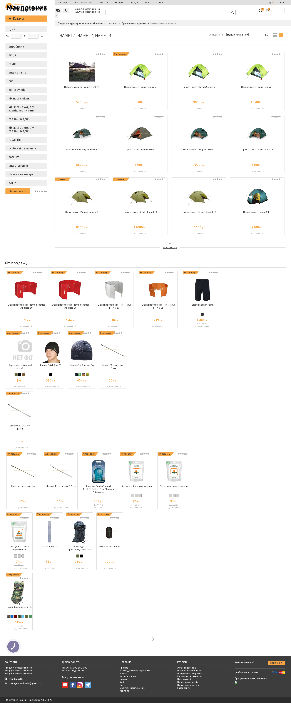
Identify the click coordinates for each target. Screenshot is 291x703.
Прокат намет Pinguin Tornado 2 (82, 212)
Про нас (104, 2)
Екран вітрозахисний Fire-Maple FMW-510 (114, 306)
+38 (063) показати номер (18, 673)
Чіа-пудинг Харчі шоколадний (136, 485)
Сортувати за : (216, 34)
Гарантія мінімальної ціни (132, 687)
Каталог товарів (128, 676)
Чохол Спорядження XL (19, 606)
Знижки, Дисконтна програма (135, 670)
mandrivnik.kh (16, 678)
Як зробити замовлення (189, 670)
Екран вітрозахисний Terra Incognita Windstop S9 (26, 306)
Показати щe (170, 247)
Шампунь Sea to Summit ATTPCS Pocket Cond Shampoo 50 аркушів (99, 489)
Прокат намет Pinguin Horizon (81, 149)
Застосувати (18, 191)
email (58, 10)
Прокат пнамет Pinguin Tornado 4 (198, 212)
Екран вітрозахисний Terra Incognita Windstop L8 (70, 306)
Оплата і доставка (83, 2)
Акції (147, 2)
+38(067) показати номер (86, 8)
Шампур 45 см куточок (23, 485)
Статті (159, 2)
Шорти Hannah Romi (202, 304)
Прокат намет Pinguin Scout (140, 149)
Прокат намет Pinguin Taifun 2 (199, 149)
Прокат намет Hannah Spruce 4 (257, 86)
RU (272, 2)
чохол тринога (49, 546)
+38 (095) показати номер (18, 670)
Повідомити (276, 662)
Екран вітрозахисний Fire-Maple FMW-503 (158, 306)
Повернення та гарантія (189, 673)
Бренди (123, 673)
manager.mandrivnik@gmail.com (25, 683)
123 (57, 15)
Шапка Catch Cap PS (50, 365)
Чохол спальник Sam (109, 546)
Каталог (18, 18)
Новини (119, 2)
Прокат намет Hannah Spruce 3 (199, 86)
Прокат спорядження (188, 684)
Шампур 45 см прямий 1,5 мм (61, 485)
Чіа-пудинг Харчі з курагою (174, 485)
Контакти (62, 2)
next (152, 639)
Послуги (134, 2)
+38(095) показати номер (86, 11)
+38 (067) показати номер (18, 667)
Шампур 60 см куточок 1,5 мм (113, 367)
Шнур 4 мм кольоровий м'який (20, 367)
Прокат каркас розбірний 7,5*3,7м (82, 86)
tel (66, 10)
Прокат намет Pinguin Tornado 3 (140, 212)
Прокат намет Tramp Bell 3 (257, 212)
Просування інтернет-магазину (251, 678)
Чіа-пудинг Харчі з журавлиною (19, 548)
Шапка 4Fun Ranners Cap (82, 365)
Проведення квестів (187, 682)
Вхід (282, 2)
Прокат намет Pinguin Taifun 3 (257, 149)
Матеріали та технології (189, 676)
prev (138, 639)
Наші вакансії (184, 679)
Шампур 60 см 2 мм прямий (20, 427)
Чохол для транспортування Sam (79, 548)
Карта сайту (183, 687)
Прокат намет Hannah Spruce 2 (140, 86)
